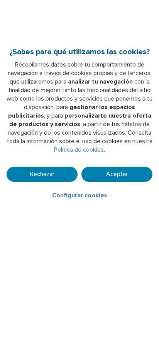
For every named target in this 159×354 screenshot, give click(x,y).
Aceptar (117, 174)
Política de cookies (79, 150)
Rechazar (42, 174)
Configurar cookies (79, 195)
